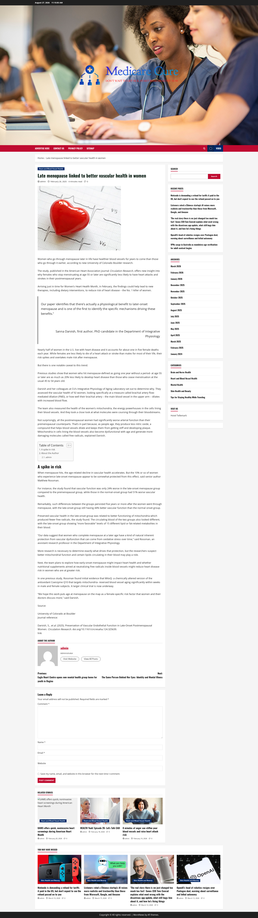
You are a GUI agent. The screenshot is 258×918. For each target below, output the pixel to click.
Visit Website (69, 658)
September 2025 (178, 303)
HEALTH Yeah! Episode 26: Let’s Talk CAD (100, 828)
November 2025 (177, 291)
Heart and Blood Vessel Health (51, 169)
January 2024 (176, 354)
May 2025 (175, 328)
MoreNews (138, 914)
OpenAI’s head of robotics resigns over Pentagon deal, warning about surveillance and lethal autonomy (194, 236)
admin (43, 181)
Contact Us (58, 148)
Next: (132, 675)
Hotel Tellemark (179, 415)
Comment (43, 703)
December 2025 (177, 285)
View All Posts (91, 658)
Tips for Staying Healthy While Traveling (188, 397)
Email (41, 752)
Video (218, 148)
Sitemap (90, 148)
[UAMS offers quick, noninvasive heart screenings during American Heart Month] (58, 811)
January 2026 (176, 278)
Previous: (67, 677)
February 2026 (177, 272)
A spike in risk (48, 449)
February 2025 (177, 347)
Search (174, 168)
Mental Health (177, 384)
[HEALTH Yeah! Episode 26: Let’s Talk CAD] (100, 811)
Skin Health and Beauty (181, 391)
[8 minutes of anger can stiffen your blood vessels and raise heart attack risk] (143, 811)
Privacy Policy (75, 148)
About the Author (50, 453)
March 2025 (176, 341)
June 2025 (175, 322)
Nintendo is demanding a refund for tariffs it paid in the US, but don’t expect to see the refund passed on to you (195, 197)
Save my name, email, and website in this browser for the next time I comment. (80, 773)
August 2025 (176, 310)
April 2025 (175, 335)
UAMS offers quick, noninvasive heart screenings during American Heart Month (56, 831)
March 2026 (176, 266)
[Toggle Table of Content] (68, 445)
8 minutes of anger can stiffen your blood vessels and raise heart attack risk (140, 831)
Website (42, 763)
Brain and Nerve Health (181, 372)
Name (41, 742)
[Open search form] (204, 148)
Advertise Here (42, 148)
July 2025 (175, 316)
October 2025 (177, 297)
